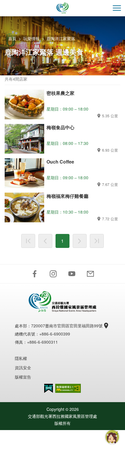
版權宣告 (23, 377)
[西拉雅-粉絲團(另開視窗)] (34, 274)
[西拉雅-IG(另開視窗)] (53, 274)
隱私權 (21, 358)
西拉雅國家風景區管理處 (62, 8)
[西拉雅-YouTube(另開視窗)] (72, 274)
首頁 (12, 38)
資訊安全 (23, 367)
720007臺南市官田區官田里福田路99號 (67, 326)
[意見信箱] (90, 274)
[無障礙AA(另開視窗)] (68, 388)
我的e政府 (48, 388)
